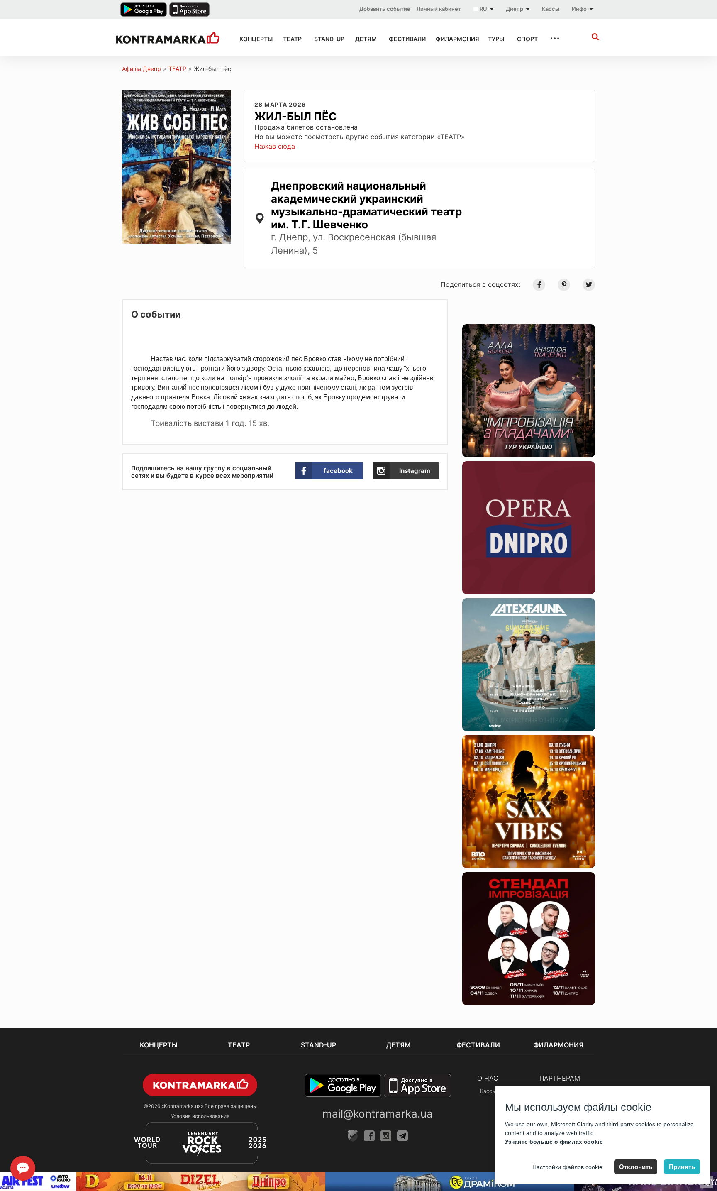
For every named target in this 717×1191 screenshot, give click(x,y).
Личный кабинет (439, 8)
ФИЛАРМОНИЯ (454, 38)
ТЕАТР (291, 38)
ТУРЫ (495, 38)
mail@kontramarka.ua (377, 1113)
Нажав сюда (274, 146)
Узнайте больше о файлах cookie (554, 1141)
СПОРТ (526, 38)
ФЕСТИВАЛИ (405, 38)
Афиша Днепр (141, 68)
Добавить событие (384, 8)
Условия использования (200, 1116)
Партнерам (559, 1078)
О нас (487, 1078)
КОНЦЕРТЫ (253, 38)
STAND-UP (327, 38)
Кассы (550, 8)
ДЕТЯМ (364, 38)
